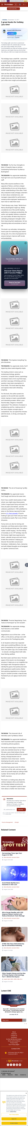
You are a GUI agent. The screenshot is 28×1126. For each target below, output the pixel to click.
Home (3, 1074)
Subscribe (20, 809)
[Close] (26, 1093)
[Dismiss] (25, 243)
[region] (14, 1108)
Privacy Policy (14, 1043)
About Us (10, 1074)
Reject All (14, 1119)
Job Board (14, 1037)
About (14, 1032)
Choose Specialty (12, 8)
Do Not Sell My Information (14, 1039)
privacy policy (8, 814)
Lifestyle (17, 822)
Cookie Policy (13, 1111)
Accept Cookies (14, 1123)
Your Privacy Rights (14, 1044)
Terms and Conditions (14, 1041)
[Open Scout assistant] (20, 4)
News (16, 1074)
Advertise (14, 1034)
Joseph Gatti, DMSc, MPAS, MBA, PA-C (13, 979)
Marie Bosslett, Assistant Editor (11, 857)
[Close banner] (26, 2)
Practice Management (7, 822)
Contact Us (14, 1035)
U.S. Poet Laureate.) (12, 513)
